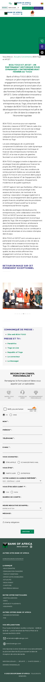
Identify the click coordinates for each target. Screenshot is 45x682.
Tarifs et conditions (10, 574)
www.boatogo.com (13, 643)
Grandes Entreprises (11, 615)
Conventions (26, 57)
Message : (7, 513)
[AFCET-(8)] (22, 296)
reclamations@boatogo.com (17, 638)
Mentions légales (9, 661)
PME (4, 618)
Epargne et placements (12, 603)
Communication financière (13, 571)
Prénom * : (7, 430)
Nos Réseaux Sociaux (10, 588)
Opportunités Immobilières (13, 577)
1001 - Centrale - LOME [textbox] (11, 481)
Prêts (5, 601)
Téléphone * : (9, 438)
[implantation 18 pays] (42, 52)
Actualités (7, 580)
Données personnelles (11, 665)
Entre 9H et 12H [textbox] (8, 508)
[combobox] (22, 481)
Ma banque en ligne (28, 8)
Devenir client (38, 8)
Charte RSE (7, 585)
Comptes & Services (10, 598)
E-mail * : (6, 447)
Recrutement (8, 582)
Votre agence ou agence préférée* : (20, 479)
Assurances (7, 606)
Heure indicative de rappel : (16, 507)
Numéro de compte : (12, 497)
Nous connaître (9, 568)
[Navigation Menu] (10, 3)
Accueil (17, 57)
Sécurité (22, 661)
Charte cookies (33, 661)
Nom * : (6, 421)
